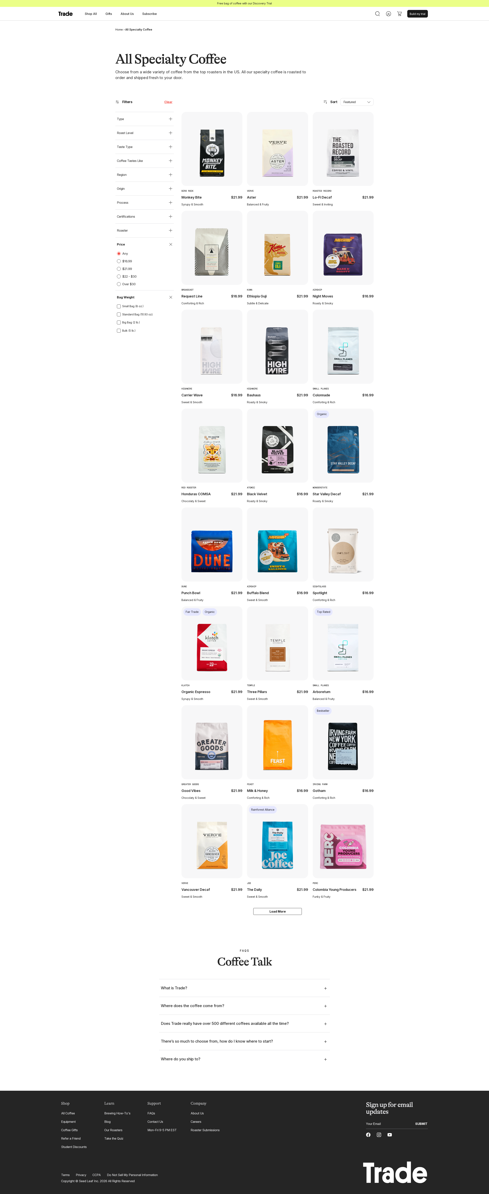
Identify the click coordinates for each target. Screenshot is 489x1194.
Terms (65, 1175)
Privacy (81, 1175)
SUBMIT (421, 1123)
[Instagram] (379, 1135)
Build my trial (417, 13)
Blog (107, 1122)
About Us (197, 1113)
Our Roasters (113, 1130)
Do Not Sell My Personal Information (132, 1175)
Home (119, 29)
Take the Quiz (113, 1138)
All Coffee (68, 1113)
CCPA (96, 1175)
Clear (168, 102)
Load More (278, 911)
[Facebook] (368, 1135)
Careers (196, 1122)
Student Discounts (74, 1147)
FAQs (151, 1113)
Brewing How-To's (117, 1113)
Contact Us (155, 1122)
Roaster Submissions (205, 1130)
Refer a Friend (71, 1138)
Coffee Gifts (69, 1130)
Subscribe (149, 14)
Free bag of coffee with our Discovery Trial (244, 3)
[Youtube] (389, 1135)
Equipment (68, 1122)
